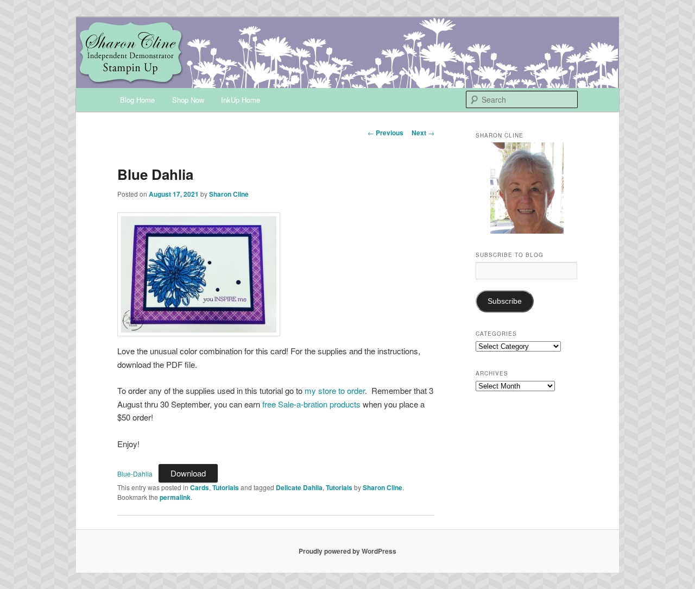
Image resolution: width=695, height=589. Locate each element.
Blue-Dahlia (135, 473)
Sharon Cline (229, 194)
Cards (199, 487)
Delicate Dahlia (299, 487)
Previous (385, 132)
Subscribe (505, 301)
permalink (175, 497)
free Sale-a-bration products (311, 404)
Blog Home (137, 100)
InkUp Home (240, 100)
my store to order (335, 390)
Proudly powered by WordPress (347, 551)
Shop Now (188, 100)
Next (423, 132)
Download (188, 473)
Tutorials (225, 487)
